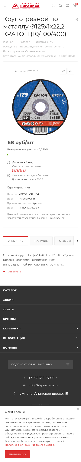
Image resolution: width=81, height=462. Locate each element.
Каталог (10, 290)
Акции (8, 299)
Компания (12, 328)
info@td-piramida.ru (43, 385)
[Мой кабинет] (67, 6)
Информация (14, 338)
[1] (40, 107)
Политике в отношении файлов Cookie (29, 444)
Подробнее (19, 170)
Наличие (41, 240)
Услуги (9, 309)
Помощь (10, 347)
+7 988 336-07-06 (41, 378)
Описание (15, 240)
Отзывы (65, 240)
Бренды (9, 318)
